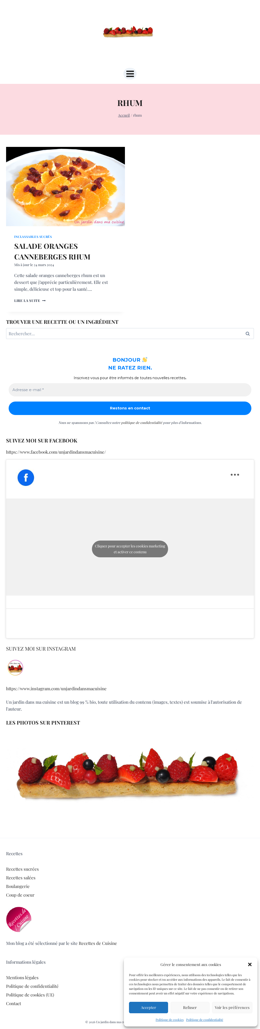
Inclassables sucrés (33, 237)
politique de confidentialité (141, 422)
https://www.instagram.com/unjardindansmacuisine (56, 688)
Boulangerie (18, 886)
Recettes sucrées (22, 869)
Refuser (190, 1007)
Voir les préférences (232, 1007)
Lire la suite (29, 300)
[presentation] (65, 186)
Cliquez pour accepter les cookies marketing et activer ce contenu (130, 549)
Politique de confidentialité (204, 1020)
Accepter (148, 1007)
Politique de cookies (170, 1020)
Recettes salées (21, 877)
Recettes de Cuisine (98, 943)
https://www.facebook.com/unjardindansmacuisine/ (56, 452)
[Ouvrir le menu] (130, 74)
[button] (249, 964)
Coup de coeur (20, 895)
